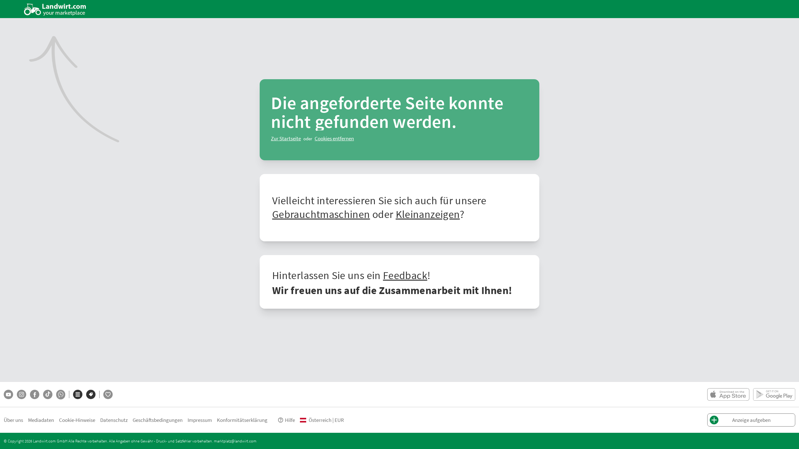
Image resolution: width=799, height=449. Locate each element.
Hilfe (290, 419)
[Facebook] (34, 394)
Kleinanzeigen (428, 214)
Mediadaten (41, 419)
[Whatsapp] (60, 395)
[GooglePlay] (774, 394)
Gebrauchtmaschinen (321, 214)
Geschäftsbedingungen (158, 419)
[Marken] (91, 394)
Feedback (405, 275)
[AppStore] (728, 394)
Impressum (200, 419)
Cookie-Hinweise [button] (77, 419)
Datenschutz (114, 419)
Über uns (13, 419)
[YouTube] (8, 394)
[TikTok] (47, 394)
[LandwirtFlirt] (108, 394)
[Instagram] (21, 394)
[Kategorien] (77, 394)
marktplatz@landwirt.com (235, 441)
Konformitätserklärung (242, 419)
